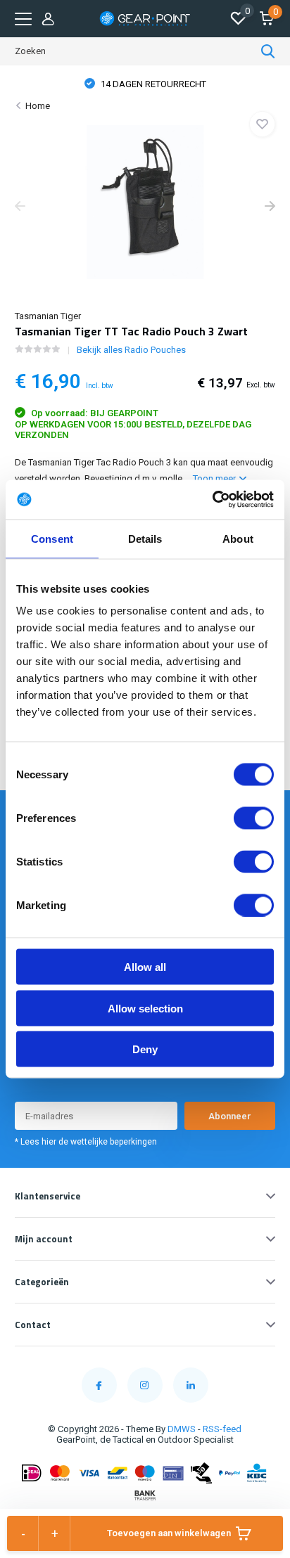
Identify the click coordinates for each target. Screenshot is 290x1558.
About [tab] (237, 538)
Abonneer (229, 1116)
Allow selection (145, 1008)
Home (37, 106)
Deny (145, 1049)
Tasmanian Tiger (48, 316)
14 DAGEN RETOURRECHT (152, 84)
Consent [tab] (52, 538)
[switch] (254, 818)
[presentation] (20, 207)
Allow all (145, 967)
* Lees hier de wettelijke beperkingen (86, 1142)
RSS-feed (222, 1429)
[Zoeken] (268, 51)
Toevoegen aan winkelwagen (169, 1533)
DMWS (182, 1429)
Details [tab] (145, 538)
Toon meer (215, 478)
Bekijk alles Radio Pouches (131, 350)
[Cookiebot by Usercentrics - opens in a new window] (212, 500)
